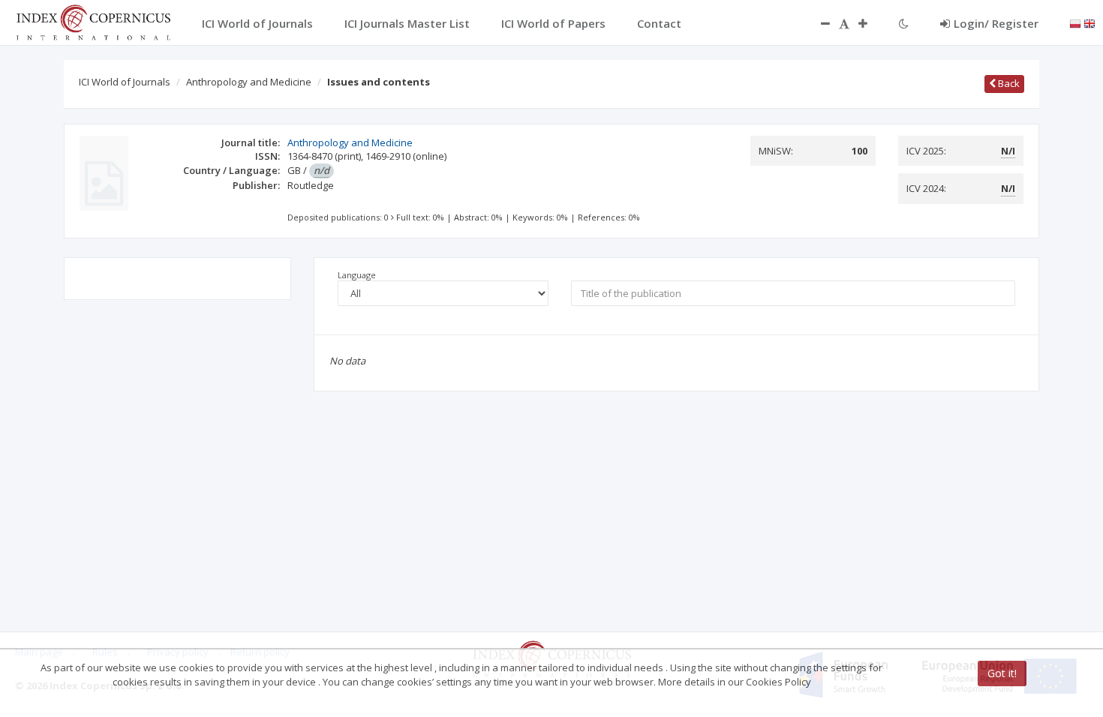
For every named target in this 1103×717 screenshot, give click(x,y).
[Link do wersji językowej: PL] (1075, 22)
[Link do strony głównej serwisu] (93, 21)
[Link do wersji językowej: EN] (1089, 22)
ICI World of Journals (124, 81)
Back (1008, 83)
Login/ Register (996, 23)
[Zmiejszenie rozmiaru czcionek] (818, 23)
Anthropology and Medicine (248, 81)
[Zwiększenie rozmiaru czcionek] (870, 23)
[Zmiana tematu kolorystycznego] (903, 23)
